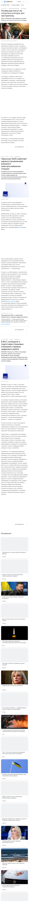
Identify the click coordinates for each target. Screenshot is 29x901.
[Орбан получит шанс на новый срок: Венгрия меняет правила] (14, 791)
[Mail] (5, 1)
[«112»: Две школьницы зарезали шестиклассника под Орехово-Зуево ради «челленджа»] (14, 636)
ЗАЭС (19, 227)
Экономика (23, 8)
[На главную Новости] (9, 1)
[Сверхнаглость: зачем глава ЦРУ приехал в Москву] (14, 547)
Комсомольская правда (14, 8)
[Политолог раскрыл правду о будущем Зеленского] (14, 592)
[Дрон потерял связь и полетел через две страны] (14, 614)
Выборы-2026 (5, 5)
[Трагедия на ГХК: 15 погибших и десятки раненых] (14, 658)
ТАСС (11, 156)
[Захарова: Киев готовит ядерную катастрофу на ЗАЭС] (14, 836)
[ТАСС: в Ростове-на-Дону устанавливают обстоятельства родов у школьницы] (14, 747)
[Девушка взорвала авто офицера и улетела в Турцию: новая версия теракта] (14, 814)
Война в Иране (16, 5)
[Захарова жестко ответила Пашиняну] (14, 681)
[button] (14, 31)
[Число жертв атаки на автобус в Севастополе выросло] (14, 880)
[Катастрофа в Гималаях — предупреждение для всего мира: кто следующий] (14, 703)
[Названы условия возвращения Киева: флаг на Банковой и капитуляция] (14, 769)
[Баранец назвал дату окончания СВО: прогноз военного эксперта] (14, 570)
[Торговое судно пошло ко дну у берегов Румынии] (14, 858)
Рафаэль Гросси (10, 301)
